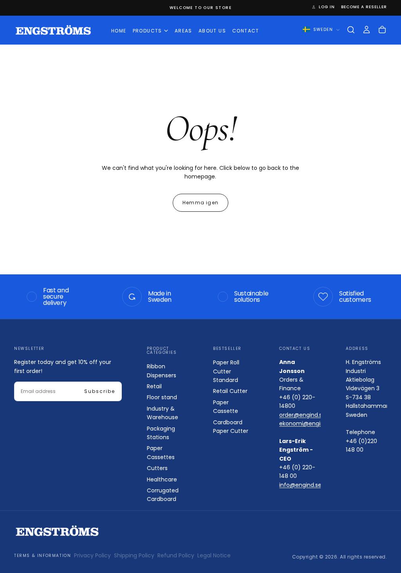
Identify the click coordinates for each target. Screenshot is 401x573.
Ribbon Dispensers (161, 370)
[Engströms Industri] (57, 531)
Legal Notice (214, 555)
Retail (154, 386)
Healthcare (162, 479)
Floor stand (162, 397)
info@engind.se (300, 485)
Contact (245, 30)
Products (147, 30)
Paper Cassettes (161, 452)
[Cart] (382, 29)
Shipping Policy (134, 555)
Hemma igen (200, 202)
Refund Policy (175, 555)
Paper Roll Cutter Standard (226, 371)
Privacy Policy (92, 555)
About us (212, 30)
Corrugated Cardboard (163, 495)
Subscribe (99, 391)
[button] (351, 29)
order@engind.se (302, 415)
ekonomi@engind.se (307, 423)
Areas (183, 30)
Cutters (157, 468)
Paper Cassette (225, 406)
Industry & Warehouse (162, 413)
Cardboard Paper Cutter (230, 426)
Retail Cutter (230, 391)
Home (118, 30)
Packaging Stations (161, 433)
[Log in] (366, 29)
